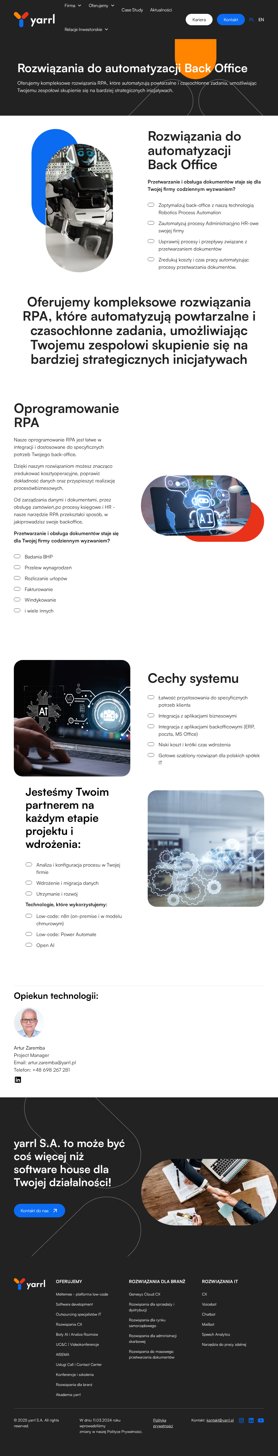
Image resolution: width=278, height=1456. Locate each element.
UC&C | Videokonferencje (77, 1344)
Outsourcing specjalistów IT (78, 1314)
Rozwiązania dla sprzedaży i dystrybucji (151, 1307)
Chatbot (208, 1314)
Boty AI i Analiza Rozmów (77, 1334)
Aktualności (161, 9)
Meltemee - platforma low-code (82, 1294)
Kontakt (231, 19)
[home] (34, 19)
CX (204, 1294)
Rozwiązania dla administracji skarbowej (153, 1338)
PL (251, 19)
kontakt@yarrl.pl (220, 1420)
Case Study (132, 9)
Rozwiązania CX (69, 1324)
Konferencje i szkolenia (75, 1374)
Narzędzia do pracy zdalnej (224, 1344)
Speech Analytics (216, 1334)
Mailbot (208, 1324)
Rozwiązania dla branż (74, 1384)
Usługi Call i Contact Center (79, 1364)
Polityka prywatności (163, 1423)
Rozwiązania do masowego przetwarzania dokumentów (151, 1354)
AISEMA (62, 1354)
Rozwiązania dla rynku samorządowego (147, 1323)
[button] (73, 5)
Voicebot (209, 1304)
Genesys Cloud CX (144, 1294)
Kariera (199, 19)
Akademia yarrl (68, 1394)
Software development (74, 1304)
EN (261, 19)
